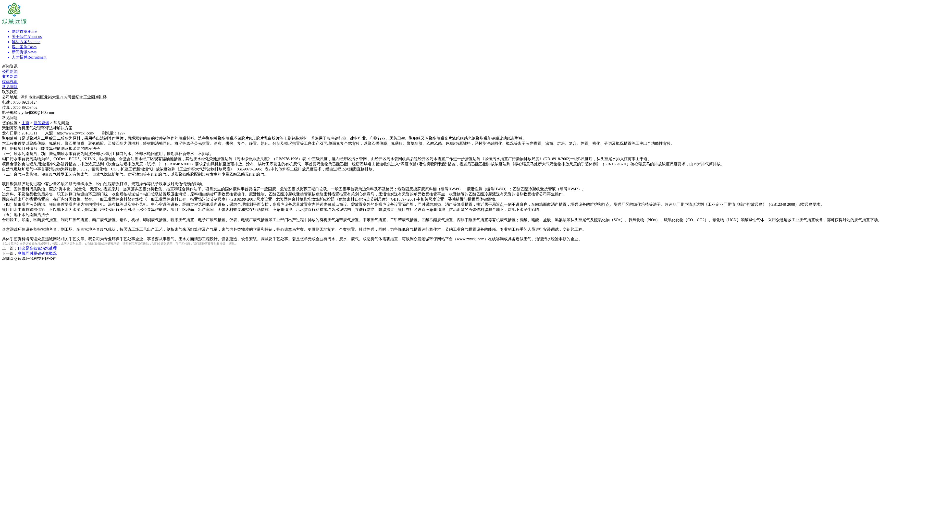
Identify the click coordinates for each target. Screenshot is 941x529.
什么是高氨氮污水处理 (37, 248)
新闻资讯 (41, 123)
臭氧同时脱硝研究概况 (37, 253)
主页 (25, 123)
